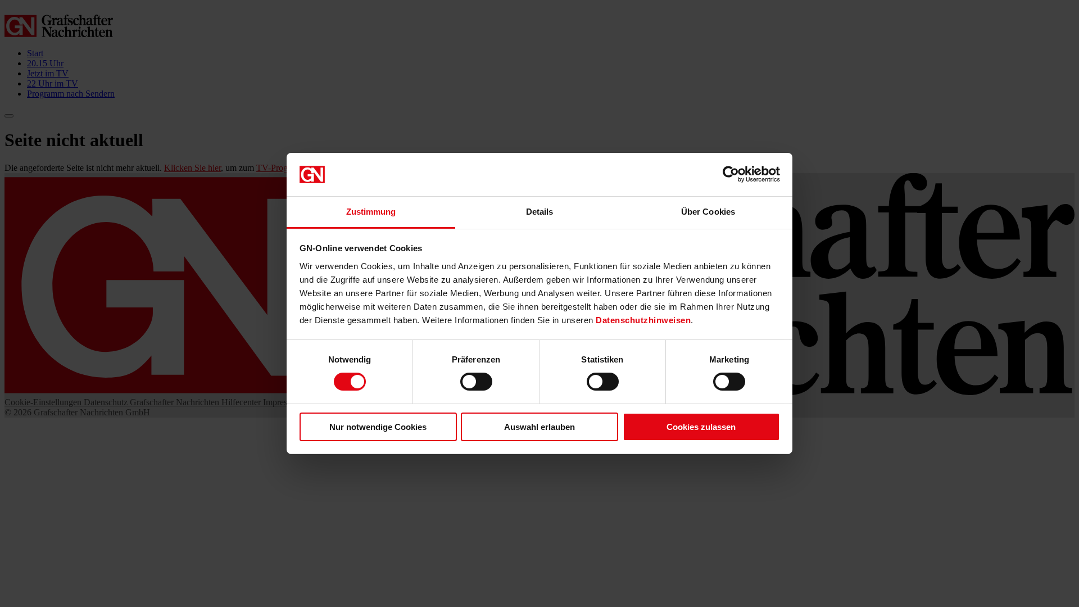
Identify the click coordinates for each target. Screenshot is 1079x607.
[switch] (476, 382)
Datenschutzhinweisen (643, 320)
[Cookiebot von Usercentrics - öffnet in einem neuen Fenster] (731, 174)
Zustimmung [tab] (371, 211)
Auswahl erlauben (539, 427)
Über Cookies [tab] (708, 211)
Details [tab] (540, 211)
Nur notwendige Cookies (378, 427)
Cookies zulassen (701, 427)
